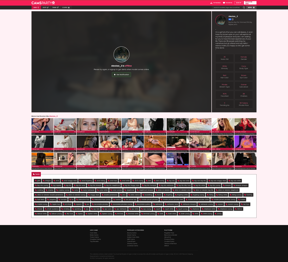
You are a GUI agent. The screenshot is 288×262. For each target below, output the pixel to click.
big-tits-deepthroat (113, 185)
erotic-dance (135, 195)
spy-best (96, 209)
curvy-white (103, 190)
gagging (52, 199)
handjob (64, 199)
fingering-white (182, 195)
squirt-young (182, 209)
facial (159, 195)
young (219, 214)
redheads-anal (172, 204)
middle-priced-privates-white (198, 199)
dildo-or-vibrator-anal (183, 190)
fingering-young (198, 195)
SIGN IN (238, 3)
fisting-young (237, 195)
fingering (169, 195)
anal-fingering (87, 181)
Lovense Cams (132, 245)
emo (124, 195)
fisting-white (222, 195)
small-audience (52, 209)
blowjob (228, 185)
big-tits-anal (80, 185)
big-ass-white (236, 181)
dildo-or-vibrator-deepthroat (228, 190)
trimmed (120, 214)
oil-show (68, 204)
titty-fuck (70, 214)
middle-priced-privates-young (224, 199)
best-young (160, 181)
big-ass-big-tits (200, 181)
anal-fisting (101, 181)
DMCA (166, 245)
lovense (118, 199)
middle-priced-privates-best (173, 199)
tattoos (239, 209)
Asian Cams (131, 235)
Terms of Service (170, 243)
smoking (66, 209)
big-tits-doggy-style (132, 185)
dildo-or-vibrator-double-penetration (50, 195)
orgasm (79, 204)
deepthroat (130, 190)
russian (220, 204)
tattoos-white (42, 214)
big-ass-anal (184, 181)
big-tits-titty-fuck (185, 185)
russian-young (233, 204)
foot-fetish (40, 199)
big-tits (68, 185)
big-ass (172, 181)
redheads (158, 204)
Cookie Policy (169, 241)
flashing (249, 195)
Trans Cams (94, 237)
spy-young (147, 209)
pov (88, 204)
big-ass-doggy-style (218, 181)
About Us (167, 237)
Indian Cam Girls (133, 237)
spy (87, 209)
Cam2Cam (131, 241)
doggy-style (94, 195)
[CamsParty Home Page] (43, 2)
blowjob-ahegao (241, 185)
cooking (40, 190)
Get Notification (123, 74)
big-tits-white (200, 185)
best (149, 181)
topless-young (107, 214)
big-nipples (57, 185)
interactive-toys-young (102, 199)
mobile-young (42, 204)
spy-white (135, 209)
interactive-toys (83, 199)
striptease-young (226, 209)
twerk (161, 214)
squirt (158, 209)
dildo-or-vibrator (164, 190)
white (196, 214)
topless (80, 214)
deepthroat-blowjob (146, 190)
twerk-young (185, 214)
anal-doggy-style (70, 181)
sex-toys (246, 204)
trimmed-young (149, 214)
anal (57, 181)
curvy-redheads (88, 190)
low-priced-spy (131, 199)
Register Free (169, 233)
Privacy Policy (169, 239)
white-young (207, 214)
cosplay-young (63, 190)
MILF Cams (131, 239)
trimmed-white (133, 214)
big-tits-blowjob (95, 185)
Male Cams (94, 235)
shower (39, 209)
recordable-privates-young (122, 204)
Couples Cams (95, 239)
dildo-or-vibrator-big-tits (204, 190)
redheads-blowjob (189, 204)
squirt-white (169, 209)
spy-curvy (108, 209)
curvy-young (117, 190)
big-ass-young (42, 185)
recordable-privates (101, 204)
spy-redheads (122, 209)
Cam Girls (93, 233)
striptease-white (209, 209)
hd (72, 199)
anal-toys (113, 181)
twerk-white (172, 214)
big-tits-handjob (150, 185)
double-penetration (110, 195)
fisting (211, 195)
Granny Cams (132, 243)
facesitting (148, 195)
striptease (195, 209)
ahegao (48, 181)
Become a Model (170, 235)
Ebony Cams (131, 233)
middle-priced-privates (149, 199)
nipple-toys (56, 204)
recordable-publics (143, 204)
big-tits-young (215, 185)
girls (38, 181)
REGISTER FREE (248, 2)
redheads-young (207, 204)
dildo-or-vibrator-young (76, 195)
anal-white (126, 181)
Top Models (94, 241)
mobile (242, 199)
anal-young (139, 181)
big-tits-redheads (167, 185)
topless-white (92, 214)
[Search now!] (244, 7)
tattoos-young (57, 214)
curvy (76, 190)
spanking (77, 209)
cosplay (50, 190)
